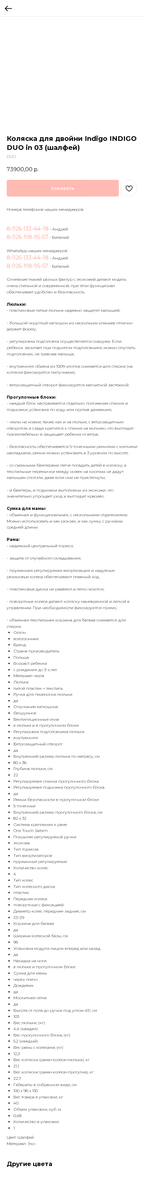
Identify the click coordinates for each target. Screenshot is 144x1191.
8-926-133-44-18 (28, 228)
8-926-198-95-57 (27, 237)
